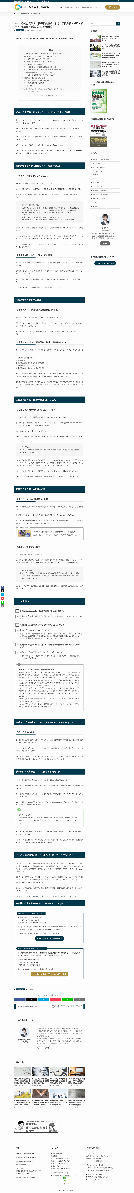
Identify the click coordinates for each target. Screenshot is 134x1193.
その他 (95, 206)
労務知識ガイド (20, 30)
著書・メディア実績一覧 (96, 1174)
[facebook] (42, 1047)
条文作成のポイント (99, 163)
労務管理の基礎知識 (99, 167)
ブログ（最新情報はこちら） (98, 1177)
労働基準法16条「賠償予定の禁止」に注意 (38, 72)
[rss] (116, 1)
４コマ (95, 202)
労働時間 (95, 174)
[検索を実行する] (118, 24)
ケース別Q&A (28, 86)
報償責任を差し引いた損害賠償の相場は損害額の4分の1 (44, 69)
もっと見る (49, 95)
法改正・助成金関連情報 (100, 194)
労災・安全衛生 (97, 186)
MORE (105, 243)
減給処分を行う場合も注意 (35, 83)
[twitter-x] (45, 1047)
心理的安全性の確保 (33, 91)
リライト (30, 989)
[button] (20, 999)
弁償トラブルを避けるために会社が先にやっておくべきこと (44, 89)
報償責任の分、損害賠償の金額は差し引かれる (41, 67)
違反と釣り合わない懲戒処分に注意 (38, 80)
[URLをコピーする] (79, 999)
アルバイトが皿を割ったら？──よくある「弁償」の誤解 (43, 53)
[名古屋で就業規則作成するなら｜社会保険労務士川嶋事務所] (33, 7)
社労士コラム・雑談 (99, 199)
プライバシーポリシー (96, 1179)
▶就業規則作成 (56, 1154)
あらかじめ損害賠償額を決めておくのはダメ (41, 75)
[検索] (118, 1)
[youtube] (48, 1047)
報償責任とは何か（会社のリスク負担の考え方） (40, 56)
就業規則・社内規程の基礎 (101, 159)
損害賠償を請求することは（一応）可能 (39, 61)
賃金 (94, 178)
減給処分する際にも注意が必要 (34, 78)
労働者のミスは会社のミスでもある (38, 59)
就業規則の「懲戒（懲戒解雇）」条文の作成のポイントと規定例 (54, 532)
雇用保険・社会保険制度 (100, 190)
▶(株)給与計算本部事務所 (60, 1175)
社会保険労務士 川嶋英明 (25, 1041)
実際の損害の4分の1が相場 (33, 64)
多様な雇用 (96, 182)
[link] (38, 1047)
